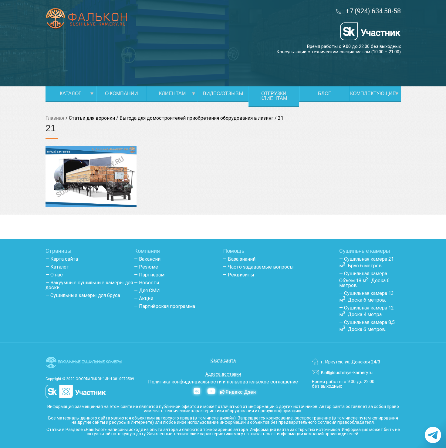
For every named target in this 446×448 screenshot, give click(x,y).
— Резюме (146, 267)
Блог (324, 93)
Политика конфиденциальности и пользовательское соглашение (223, 381)
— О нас (54, 275)
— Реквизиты (238, 275)
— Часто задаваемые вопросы (258, 267)
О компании (121, 93)
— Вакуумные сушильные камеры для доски (89, 285)
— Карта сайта (62, 259)
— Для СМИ (147, 290)
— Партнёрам (149, 275)
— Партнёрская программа (164, 306)
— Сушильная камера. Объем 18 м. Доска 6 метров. (364, 279)
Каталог (70, 93)
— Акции (143, 298)
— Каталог (57, 267)
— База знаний (239, 259)
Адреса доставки (223, 374)
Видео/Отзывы (223, 93)
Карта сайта (223, 360)
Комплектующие (373, 93)
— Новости (146, 283)
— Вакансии (147, 259)
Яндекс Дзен (240, 392)
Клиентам (172, 93)
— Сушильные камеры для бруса (83, 295)
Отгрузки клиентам (273, 96)
